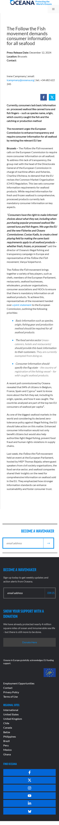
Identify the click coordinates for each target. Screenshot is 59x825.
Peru (6, 745)
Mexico (7, 749)
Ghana (7, 754)
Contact (7, 687)
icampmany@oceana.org (20, 80)
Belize (6, 732)
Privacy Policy (11, 692)
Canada (7, 727)
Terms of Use (10, 696)
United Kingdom (12, 718)
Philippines (9, 736)
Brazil (6, 740)
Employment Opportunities (18, 683)
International (10, 709)
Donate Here (29, 642)
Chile (6, 723)
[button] (43, 97)
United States (11, 714)
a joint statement (21, 304)
